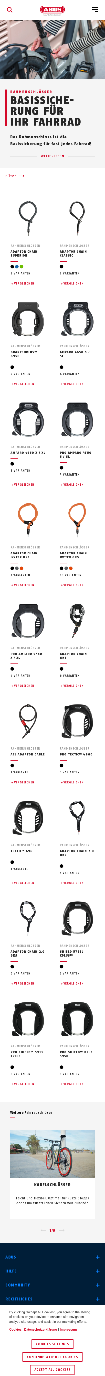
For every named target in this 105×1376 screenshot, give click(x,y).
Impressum (68, 1329)
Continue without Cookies (52, 1357)
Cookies (15, 1329)
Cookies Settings (52, 1344)
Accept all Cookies (52, 1370)
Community (17, 1285)
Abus (10, 1257)
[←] (43, 1230)
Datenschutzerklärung (40, 1329)
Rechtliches (19, 1299)
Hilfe (11, 1271)
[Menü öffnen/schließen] (95, 10)
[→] (62, 1230)
